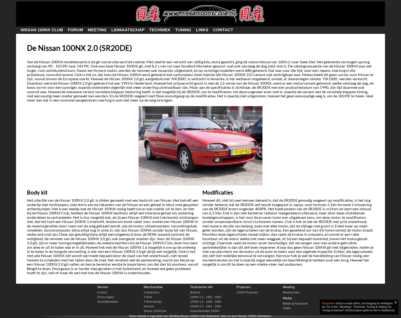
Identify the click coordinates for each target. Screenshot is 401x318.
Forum (75, 30)
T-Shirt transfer (153, 301)
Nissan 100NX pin (155, 311)
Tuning (183, 30)
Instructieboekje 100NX (205, 311)
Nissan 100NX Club (42, 30)
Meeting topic (291, 292)
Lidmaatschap (128, 30)
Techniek (160, 30)
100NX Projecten (247, 292)
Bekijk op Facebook (295, 303)
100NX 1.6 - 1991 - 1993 (205, 297)
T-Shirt (148, 297)
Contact (223, 30)
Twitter (287, 308)
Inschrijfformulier (107, 301)
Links (202, 30)
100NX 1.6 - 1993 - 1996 (205, 301)
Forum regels (105, 297)
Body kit (195, 292)
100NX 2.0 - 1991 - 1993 (205, 306)
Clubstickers (151, 292)
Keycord (149, 306)
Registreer (328, 303)
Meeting (97, 30)
